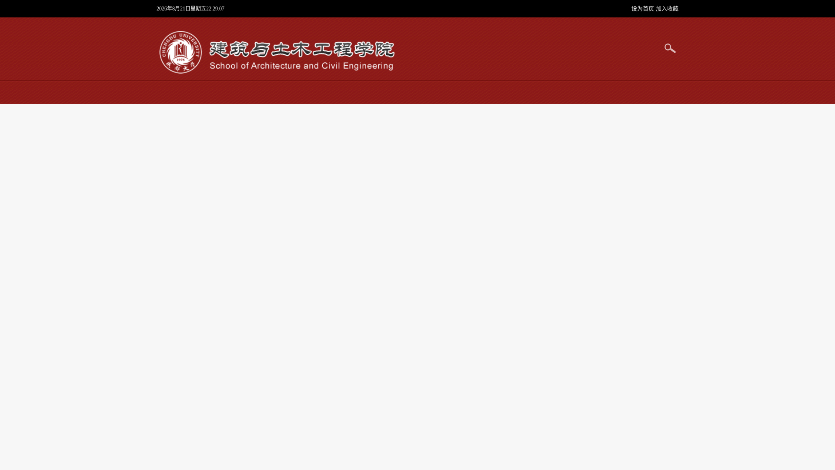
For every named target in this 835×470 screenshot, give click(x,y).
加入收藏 (667, 8)
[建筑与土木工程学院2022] (276, 52)
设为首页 (643, 8)
